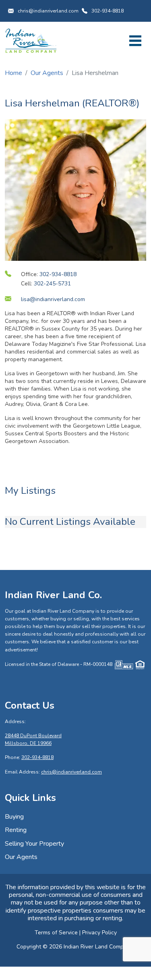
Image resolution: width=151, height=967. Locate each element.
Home (13, 73)
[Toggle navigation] (135, 40)
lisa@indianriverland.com (53, 299)
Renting (16, 830)
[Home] (31, 40)
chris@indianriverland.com (48, 11)
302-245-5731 (52, 283)
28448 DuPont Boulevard (33, 735)
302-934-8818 (107, 11)
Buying (14, 816)
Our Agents (47, 73)
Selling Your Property (34, 843)
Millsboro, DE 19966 (28, 743)
